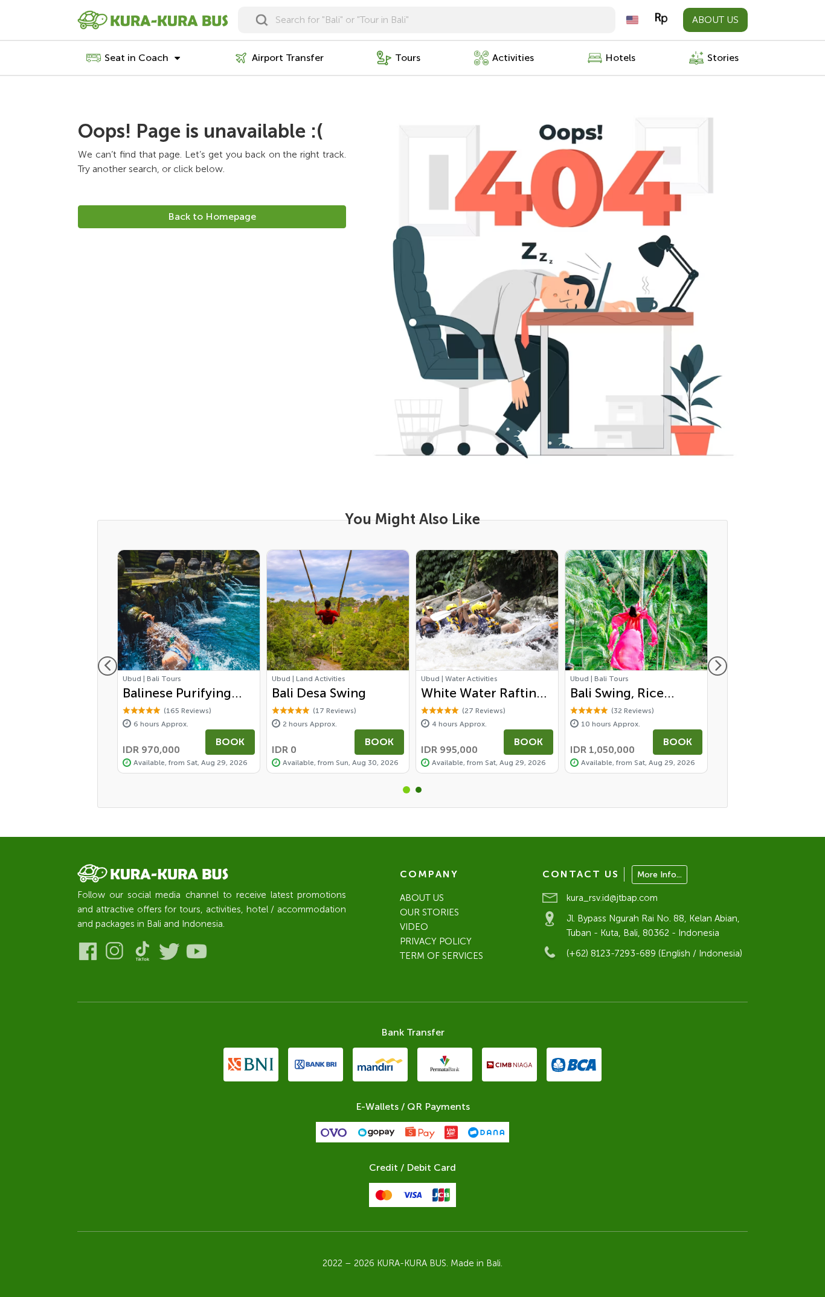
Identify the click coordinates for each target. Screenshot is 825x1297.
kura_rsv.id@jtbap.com (612, 897)
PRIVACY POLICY (436, 941)
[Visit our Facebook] (87, 951)
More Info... (659, 874)
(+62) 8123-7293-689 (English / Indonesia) (654, 953)
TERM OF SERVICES (441, 955)
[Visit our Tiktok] (142, 951)
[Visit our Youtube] (196, 951)
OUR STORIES (429, 912)
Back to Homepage (212, 216)
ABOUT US (715, 19)
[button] (406, 789)
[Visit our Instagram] (115, 951)
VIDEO (414, 926)
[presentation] (107, 666)
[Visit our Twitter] (169, 951)
